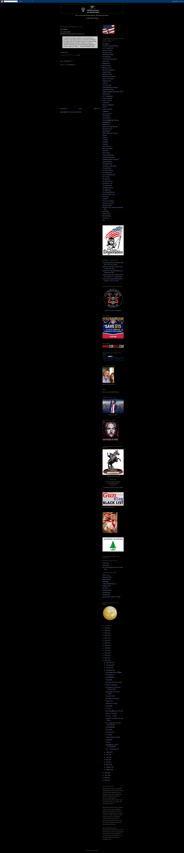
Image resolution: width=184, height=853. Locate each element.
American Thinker (107, 50)
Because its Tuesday (111, 703)
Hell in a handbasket (108, 105)
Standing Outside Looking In (110, 159)
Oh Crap (108, 742)
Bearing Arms (106, 63)
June (107, 757)
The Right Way (107, 190)
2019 (106, 645)
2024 (106, 633)
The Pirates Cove (107, 183)
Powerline (105, 144)
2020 (106, 643)
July (107, 754)
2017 (106, 650)
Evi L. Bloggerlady (108, 96)
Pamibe (105, 135)
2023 (106, 635)
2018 (106, 648)
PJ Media (105, 140)
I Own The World (107, 109)
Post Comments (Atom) (74, 112)
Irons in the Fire (107, 113)
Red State (105, 150)
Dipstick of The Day (111, 713)
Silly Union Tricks (110, 696)
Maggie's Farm (107, 586)
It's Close (108, 708)
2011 (106, 775)
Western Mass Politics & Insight (111, 597)
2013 (106, 660)
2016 (106, 653)
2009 (106, 780)
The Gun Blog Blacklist (109, 174)
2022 (106, 638)
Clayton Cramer (107, 81)
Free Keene (106, 563)
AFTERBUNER (110, 677)
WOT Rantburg (107, 216)
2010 (106, 777)
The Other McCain (108, 181)
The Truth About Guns (109, 194)
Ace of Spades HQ (108, 48)
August (108, 752)
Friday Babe (109, 680)
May (107, 759)
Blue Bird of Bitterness (109, 70)
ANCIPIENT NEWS (108, 54)
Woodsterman (106, 213)
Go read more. (64, 52)
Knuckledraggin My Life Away (111, 120)
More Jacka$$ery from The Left (114, 711)
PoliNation (105, 142)
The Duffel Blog (107, 168)
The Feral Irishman (108, 170)
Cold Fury (105, 83)
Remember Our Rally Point (77, 34)
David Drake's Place (108, 89)
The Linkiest (106, 177)
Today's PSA (109, 701)
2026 (106, 628)
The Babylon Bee (107, 164)
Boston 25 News (107, 577)
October (108, 667)
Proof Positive (106, 146)
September (109, 670)
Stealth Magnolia (107, 161)
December (109, 662)
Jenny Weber (106, 115)
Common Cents (107, 85)
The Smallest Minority (109, 192)
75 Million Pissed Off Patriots (111, 46)
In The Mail (109, 734)
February (108, 767)
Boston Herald (106, 579)
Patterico (105, 137)
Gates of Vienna (107, 100)
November (109, 665)
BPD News (106, 581)
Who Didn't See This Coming (114, 682)
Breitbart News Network (109, 76)
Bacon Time (106, 61)
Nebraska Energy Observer (110, 126)
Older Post (97, 108)
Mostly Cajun (106, 124)
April (107, 762)
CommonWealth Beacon (109, 583)
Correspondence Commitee (110, 87)
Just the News (106, 118)
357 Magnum (106, 44)
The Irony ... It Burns (111, 716)
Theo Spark (106, 196)
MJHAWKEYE (107, 122)
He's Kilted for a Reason (112, 698)
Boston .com (106, 575)
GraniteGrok (106, 102)
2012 (106, 772)
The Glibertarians (107, 172)
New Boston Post (107, 129)
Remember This (110, 732)
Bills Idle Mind (106, 65)
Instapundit (106, 111)
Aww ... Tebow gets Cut (112, 749)
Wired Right (106, 211)
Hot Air (104, 107)
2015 (106, 655)
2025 (106, 630)
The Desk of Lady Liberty (110, 166)
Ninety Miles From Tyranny (110, 133)
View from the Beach (108, 201)
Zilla (104, 220)
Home (80, 108)
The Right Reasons (108, 188)
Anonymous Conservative (110, 59)
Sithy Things (106, 153)
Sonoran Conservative (109, 157)
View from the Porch (108, 203)
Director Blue (106, 94)
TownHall (105, 198)
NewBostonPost (107, 590)
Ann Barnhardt (106, 57)
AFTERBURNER (110, 727)
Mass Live (105, 588)
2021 (106, 640)
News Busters (106, 131)
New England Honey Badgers (114, 672)
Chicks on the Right (108, 78)
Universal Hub (106, 592)
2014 (106, 658)
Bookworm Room (107, 74)
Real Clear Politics (108, 148)
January (108, 769)
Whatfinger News (107, 205)
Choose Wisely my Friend (113, 737)
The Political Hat (107, 185)
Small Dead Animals (108, 155)
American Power (107, 52)
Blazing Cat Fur (107, 67)
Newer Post (63, 108)
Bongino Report (107, 72)
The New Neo (106, 179)
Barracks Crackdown (111, 685)
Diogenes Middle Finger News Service (113, 91)
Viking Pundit (106, 594)
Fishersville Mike (107, 98)
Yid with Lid (106, 218)
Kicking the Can (110, 675)
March (108, 764)
